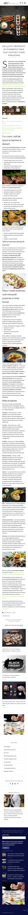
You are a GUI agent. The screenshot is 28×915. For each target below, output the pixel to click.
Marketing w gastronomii (10, 756)
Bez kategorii (7, 746)
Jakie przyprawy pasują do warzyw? (12, 125)
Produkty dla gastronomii (13, 619)
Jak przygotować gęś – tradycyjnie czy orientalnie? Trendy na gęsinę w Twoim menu (14, 703)
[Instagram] (17, 783)
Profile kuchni (7, 762)
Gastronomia (7, 612)
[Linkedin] (15, 783)
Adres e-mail (5, 834)
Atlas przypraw (7, 133)
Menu (13, 612)
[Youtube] (12, 783)
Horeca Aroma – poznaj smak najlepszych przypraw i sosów (13, 596)
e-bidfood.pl (5, 608)
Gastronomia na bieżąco (10, 749)
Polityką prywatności (8, 845)
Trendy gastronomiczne (10, 768)
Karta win (6, 752)
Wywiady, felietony (8, 771)
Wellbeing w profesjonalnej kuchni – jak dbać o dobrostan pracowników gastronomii (15, 876)
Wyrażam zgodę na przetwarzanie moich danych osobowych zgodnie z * (12, 843)
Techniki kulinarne (14, 621)
